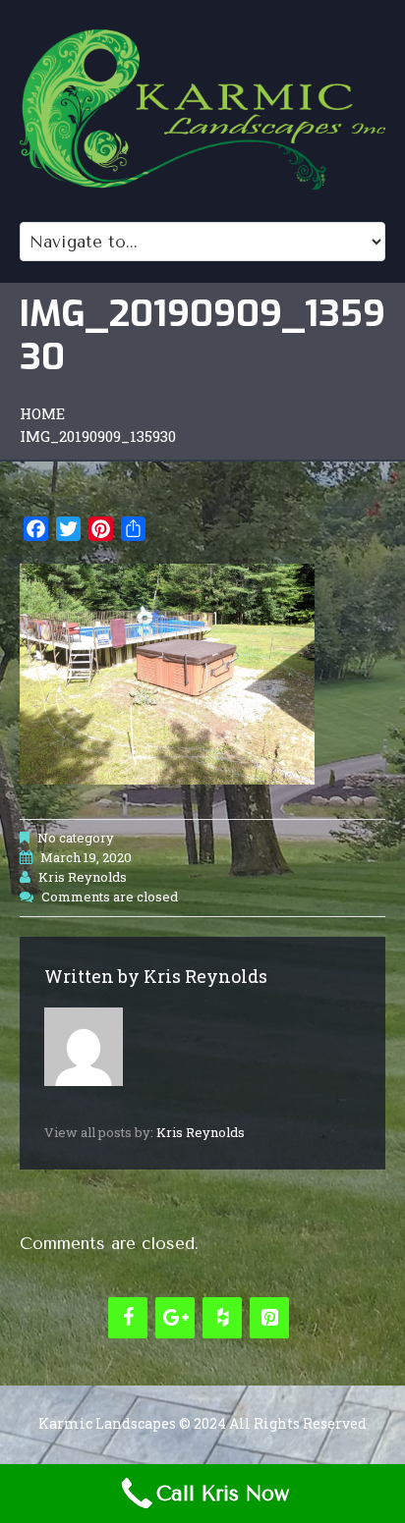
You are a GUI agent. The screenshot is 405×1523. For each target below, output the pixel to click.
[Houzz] (222, 1317)
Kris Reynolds (82, 877)
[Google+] (175, 1317)
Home (42, 413)
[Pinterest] (269, 1317)
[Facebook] (127, 1317)
